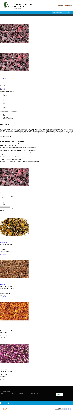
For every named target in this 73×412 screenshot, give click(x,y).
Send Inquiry (3, 78)
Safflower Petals (3, 326)
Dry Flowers (5, 83)
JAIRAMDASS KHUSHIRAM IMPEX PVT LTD (22, 6)
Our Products (28, 12)
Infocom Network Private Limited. (67, 409)
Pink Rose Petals (3, 369)
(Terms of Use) (69, 408)
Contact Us (38, 12)
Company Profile (17, 12)
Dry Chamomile (3, 242)
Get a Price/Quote (3, 88)
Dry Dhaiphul (3, 284)
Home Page (7, 12)
